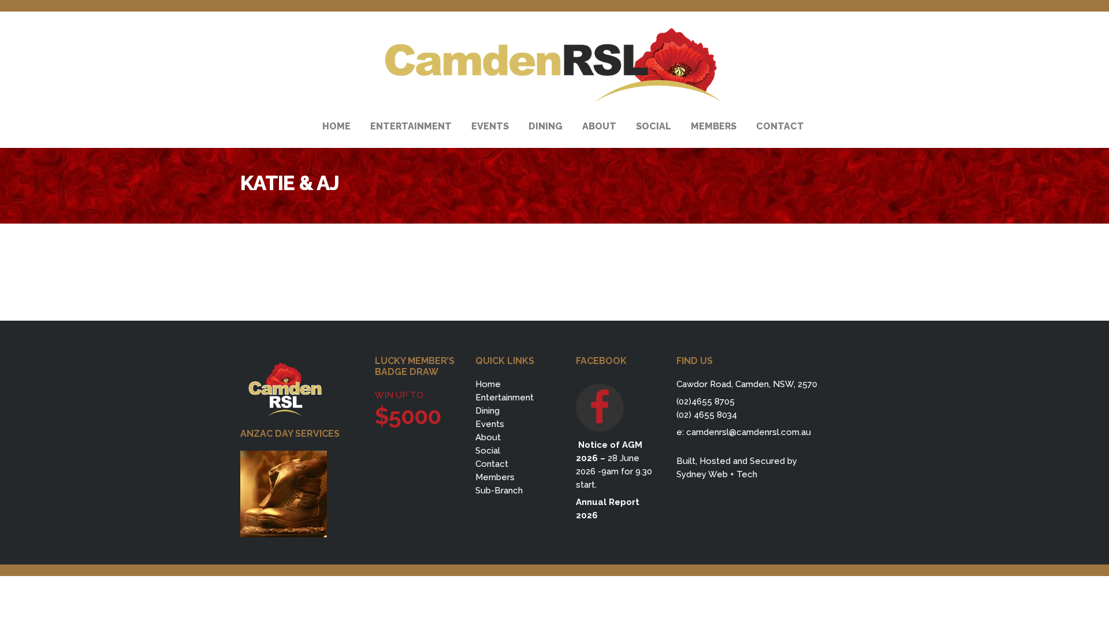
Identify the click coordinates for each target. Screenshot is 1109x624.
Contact (491, 464)
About (488, 437)
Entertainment (504, 397)
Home (488, 384)
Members (495, 477)
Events (489, 424)
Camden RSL (554, 65)
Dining (487, 411)
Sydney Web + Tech (716, 474)
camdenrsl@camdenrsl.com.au (748, 432)
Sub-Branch (499, 490)
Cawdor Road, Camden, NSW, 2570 (746, 384)
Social (487, 450)
